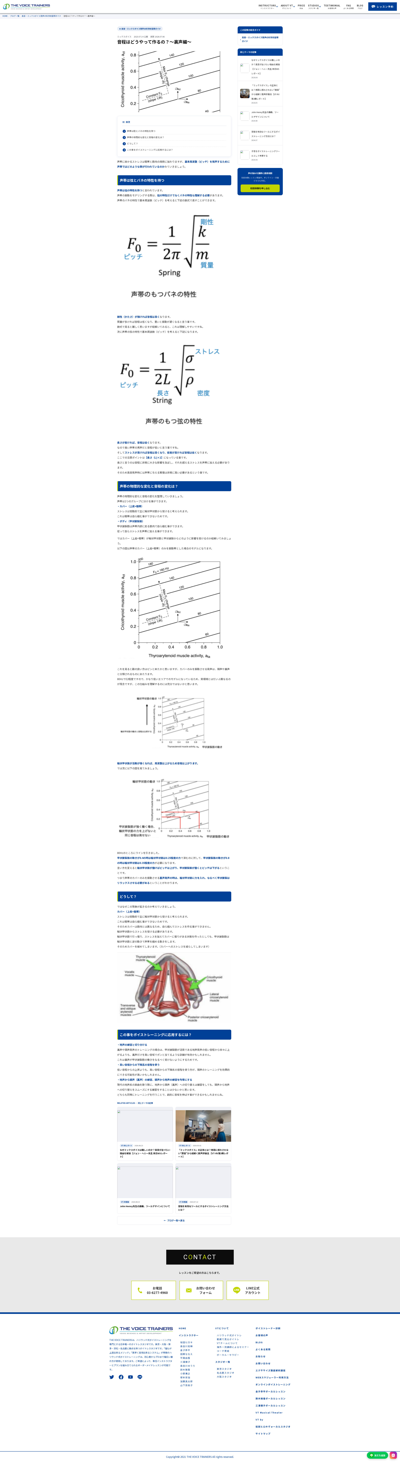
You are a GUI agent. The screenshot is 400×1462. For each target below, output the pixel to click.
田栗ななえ (186, 1354)
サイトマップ (263, 1433)
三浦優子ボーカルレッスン (271, 1405)
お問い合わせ (263, 1363)
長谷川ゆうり (187, 1365)
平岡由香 (185, 1357)
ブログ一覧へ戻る (176, 1220)
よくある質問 (263, 1349)
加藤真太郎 (186, 1381)
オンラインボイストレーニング (273, 1384)
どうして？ (132, 143)
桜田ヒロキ (186, 1342)
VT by (259, 1419)
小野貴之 (185, 1373)
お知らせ (261, 1356)
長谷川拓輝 (186, 1346)
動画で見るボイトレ (228, 1339)
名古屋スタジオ (225, 1372)
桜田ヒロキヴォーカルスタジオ (273, 1426)
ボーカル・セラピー (228, 1354)
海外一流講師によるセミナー (233, 1347)
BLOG (259, 1342)
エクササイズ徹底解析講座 (271, 1370)
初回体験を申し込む (260, 188)
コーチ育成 (223, 1350)
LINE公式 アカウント (253, 1290)
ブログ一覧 (14, 16)
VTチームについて (227, 1343)
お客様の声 (262, 1335)
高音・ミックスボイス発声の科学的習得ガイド (41, 16)
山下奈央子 (186, 1385)
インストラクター (189, 1335)
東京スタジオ (224, 1368)
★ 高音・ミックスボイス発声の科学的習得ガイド (140, 28)
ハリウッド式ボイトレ (229, 1335)
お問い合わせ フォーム (205, 1290)
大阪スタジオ (224, 1376)
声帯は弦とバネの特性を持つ (141, 131)
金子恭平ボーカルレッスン (271, 1391)
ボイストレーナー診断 (268, 1328)
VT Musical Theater (269, 1412)
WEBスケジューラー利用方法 (272, 1377)
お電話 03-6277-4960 (157, 1290)
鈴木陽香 (185, 1369)
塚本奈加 (185, 1377)
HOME (5, 16)
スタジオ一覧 (222, 1361)
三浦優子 (185, 1361)
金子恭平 (185, 1350)
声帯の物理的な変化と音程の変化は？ (145, 137)
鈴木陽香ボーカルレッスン (271, 1398)
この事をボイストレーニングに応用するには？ (150, 149)
